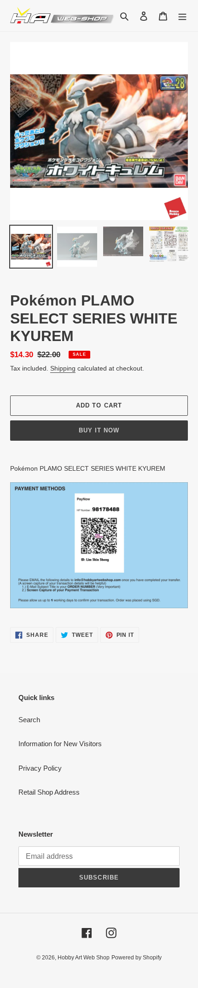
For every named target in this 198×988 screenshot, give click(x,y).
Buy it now (99, 430)
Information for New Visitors (60, 744)
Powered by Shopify (136, 957)
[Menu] (182, 16)
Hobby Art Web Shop (84, 957)
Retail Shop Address (49, 792)
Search (29, 720)
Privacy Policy (40, 768)
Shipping (63, 368)
